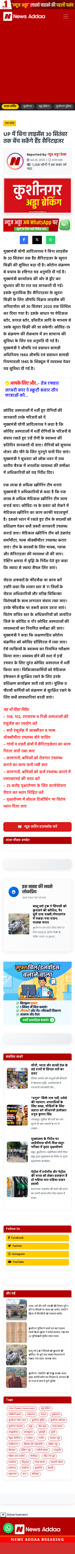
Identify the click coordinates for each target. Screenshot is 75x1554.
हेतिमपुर (35, 1474)
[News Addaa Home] (24, 16)
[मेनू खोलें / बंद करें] (66, 16)
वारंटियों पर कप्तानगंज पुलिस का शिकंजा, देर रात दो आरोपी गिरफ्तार (37, 1548)
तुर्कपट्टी (42, 1432)
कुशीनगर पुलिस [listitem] (63, 106)
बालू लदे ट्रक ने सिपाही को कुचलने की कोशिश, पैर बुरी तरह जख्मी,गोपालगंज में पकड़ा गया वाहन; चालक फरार (49, 914)
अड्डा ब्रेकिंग (45, 1408)
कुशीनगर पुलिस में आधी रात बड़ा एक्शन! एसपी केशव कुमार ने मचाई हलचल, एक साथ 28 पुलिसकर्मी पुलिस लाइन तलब (49, 1332)
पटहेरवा (29, 1438)
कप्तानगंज (31, 1414)
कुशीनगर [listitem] (27, 106)
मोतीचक (34, 1456)
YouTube (18, 1262)
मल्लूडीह (57, 1450)
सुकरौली (38, 1468)
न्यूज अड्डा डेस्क (57, 154)
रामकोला (12, 1462)
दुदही (53, 1432)
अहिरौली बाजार (15, 1414)
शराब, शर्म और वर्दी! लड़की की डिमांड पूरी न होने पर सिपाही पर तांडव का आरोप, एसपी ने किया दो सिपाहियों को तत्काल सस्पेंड (48, 1310)
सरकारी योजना (57, 1462)
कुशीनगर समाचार (16, 1426)
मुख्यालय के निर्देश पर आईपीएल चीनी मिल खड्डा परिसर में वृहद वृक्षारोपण (47, 1143)
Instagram (18, 1254)
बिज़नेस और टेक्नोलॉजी (33, 1444)
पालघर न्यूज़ (55, 1438)
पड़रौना (41, 1438)
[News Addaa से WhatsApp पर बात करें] (8, 1528)
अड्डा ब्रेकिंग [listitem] (44, 106)
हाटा (24, 1474)
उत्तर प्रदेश (9, 123)
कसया (43, 1414)
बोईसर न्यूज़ (53, 1444)
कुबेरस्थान (56, 1414)
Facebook (17, 1238)
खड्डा (30, 1426)
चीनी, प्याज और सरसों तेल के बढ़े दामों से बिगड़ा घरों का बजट (49, 1069)
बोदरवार (12, 1450)
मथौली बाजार (42, 1450)
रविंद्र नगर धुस (49, 1456)
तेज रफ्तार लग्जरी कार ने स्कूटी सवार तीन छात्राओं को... (32, 389)
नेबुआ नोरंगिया (14, 1438)
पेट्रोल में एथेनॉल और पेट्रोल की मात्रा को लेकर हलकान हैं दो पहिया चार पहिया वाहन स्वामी (49, 1178)
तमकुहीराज (13, 1432)
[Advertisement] (37, 61)
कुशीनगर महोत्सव (57, 1420)
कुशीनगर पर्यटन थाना (17, 1420)
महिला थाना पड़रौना (17, 1456)
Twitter (17, 1246)
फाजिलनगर (13, 1444)
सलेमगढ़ (12, 1468)
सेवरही (50, 1468)
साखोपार (25, 1468)
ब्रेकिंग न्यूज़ (26, 1450)
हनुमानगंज (13, 1474)
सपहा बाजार (40, 1462)
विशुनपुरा (25, 1462)
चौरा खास (42, 1426)
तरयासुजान (28, 1432)
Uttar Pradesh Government (22, 1408)
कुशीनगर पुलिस (38, 1420)
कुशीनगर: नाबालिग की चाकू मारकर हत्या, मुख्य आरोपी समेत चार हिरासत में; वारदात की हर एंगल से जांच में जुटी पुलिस (49, 1377)
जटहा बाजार (57, 1426)
